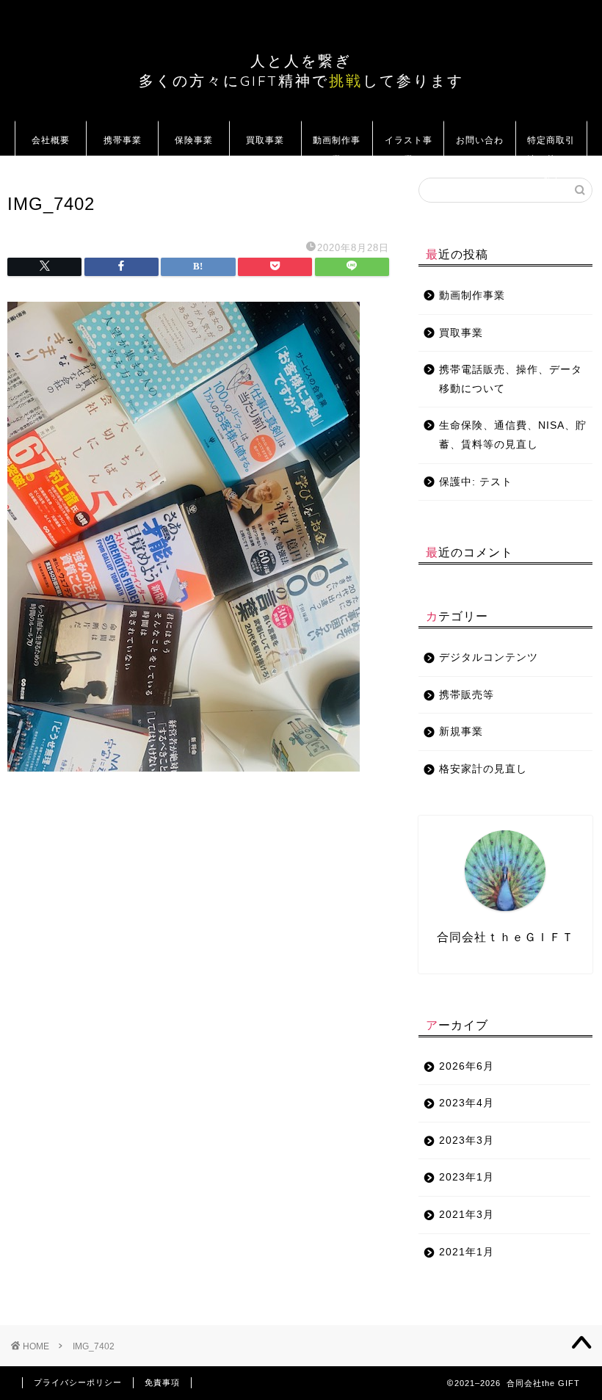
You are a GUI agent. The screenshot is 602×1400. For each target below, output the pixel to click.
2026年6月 (466, 1066)
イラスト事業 (408, 145)
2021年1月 (466, 1252)
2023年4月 (466, 1103)
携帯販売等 (466, 694)
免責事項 (162, 1382)
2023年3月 (466, 1140)
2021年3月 (466, 1214)
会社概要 (51, 139)
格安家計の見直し (483, 769)
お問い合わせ (480, 145)
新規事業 (461, 731)
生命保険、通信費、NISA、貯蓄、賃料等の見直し (513, 435)
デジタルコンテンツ (488, 657)
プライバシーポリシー (78, 1382)
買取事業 (265, 139)
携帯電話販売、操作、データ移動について (510, 379)
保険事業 (194, 139)
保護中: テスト (475, 481)
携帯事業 (123, 139)
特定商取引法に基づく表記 (551, 145)
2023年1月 (466, 1177)
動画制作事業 (336, 145)
